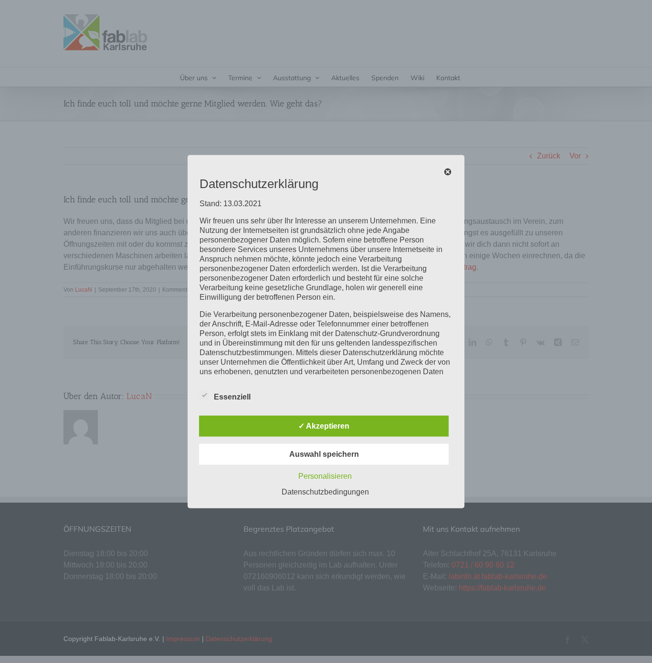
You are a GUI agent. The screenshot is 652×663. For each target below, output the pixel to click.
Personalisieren (325, 476)
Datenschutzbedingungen (325, 492)
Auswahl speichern (324, 454)
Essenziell (232, 397)
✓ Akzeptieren (323, 426)
